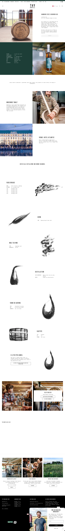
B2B (43, 1)
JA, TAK (56, 525)
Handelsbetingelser (34, 501)
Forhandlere (12, 1)
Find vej (11, 487)
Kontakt (40, 1)
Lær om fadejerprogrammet (48, 396)
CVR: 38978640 (5, 508)
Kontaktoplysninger (34, 504)
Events (22, 1)
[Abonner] (58, 508)
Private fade (17, 1)
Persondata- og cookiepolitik (36, 503)
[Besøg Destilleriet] (12, 467)
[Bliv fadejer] (32, 467)
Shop (2, 1)
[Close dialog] (63, 508)
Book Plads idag (17, 398)
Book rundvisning (6, 1)
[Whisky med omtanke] (53, 467)
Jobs (45, 1)
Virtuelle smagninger (27, 1)
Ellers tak (56, 528)
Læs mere (32, 485)
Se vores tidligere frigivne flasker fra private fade (21, 363)
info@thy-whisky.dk (6, 504)
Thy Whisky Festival (34, 1)
